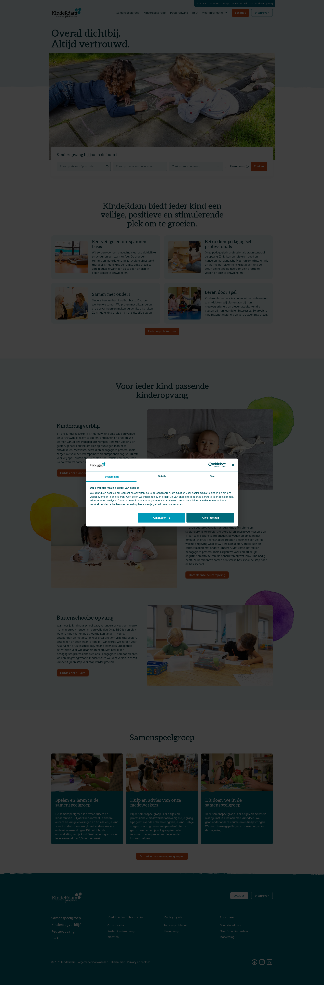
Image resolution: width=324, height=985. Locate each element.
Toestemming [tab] (111, 476)
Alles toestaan (210, 517)
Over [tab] (212, 476)
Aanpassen (159, 517)
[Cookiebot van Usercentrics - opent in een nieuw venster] (211, 464)
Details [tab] (162, 476)
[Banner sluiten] (233, 465)
